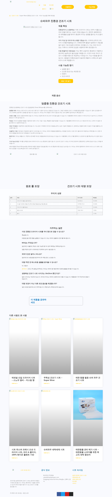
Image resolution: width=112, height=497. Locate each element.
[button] (49, 299)
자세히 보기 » (15, 383)
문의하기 (24, 269)
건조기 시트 (15, 15)
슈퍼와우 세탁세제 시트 (54, 449)
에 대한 (51, 5)
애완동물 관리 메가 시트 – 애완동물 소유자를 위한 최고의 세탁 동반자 (87, 452)
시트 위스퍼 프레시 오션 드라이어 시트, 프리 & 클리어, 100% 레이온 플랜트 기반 (24, 452)
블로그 (44, 9)
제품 (44, 5)
